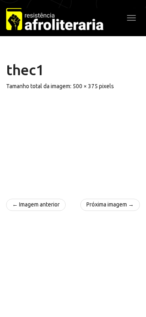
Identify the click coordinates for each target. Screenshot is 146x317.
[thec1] (73, 140)
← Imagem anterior (36, 204)
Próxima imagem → (110, 204)
